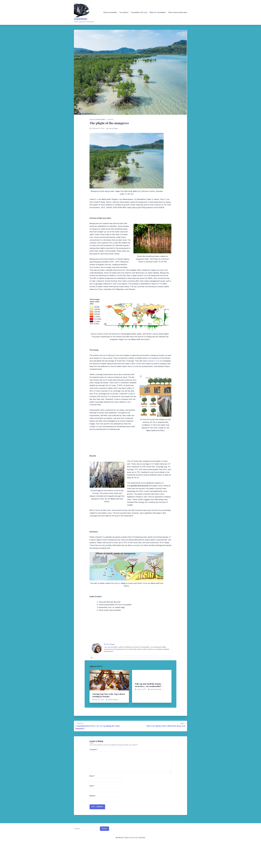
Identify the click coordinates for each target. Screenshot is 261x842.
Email (92, 786)
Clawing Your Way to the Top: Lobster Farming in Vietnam (108, 695)
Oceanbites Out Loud (139, 12)
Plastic (110, 119)
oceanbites (80, 18)
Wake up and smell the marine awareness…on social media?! (148, 685)
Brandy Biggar (113, 128)
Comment (94, 749)
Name (92, 776)
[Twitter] (91, 658)
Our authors (123, 12)
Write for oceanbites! (158, 12)
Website (92, 796)
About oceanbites (110, 12)
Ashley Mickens (113, 699)
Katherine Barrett (155, 689)
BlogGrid (132, 837)
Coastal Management (98, 119)
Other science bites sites (177, 12)
